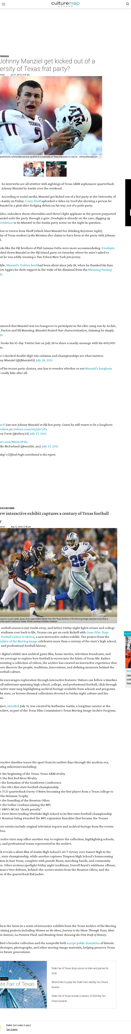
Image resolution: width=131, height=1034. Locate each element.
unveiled (13, 706)
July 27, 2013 (38, 433)
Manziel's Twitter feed (21, 265)
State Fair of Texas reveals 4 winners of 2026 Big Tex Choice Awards (78, 998)
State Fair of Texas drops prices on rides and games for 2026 (79, 971)
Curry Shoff (33, 201)
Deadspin (108, 248)
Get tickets (12, 1029)
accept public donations (83, 943)
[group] (33, 169)
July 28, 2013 (44, 360)
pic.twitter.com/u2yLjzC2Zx (28, 429)
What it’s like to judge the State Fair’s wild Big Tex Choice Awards (79, 985)
